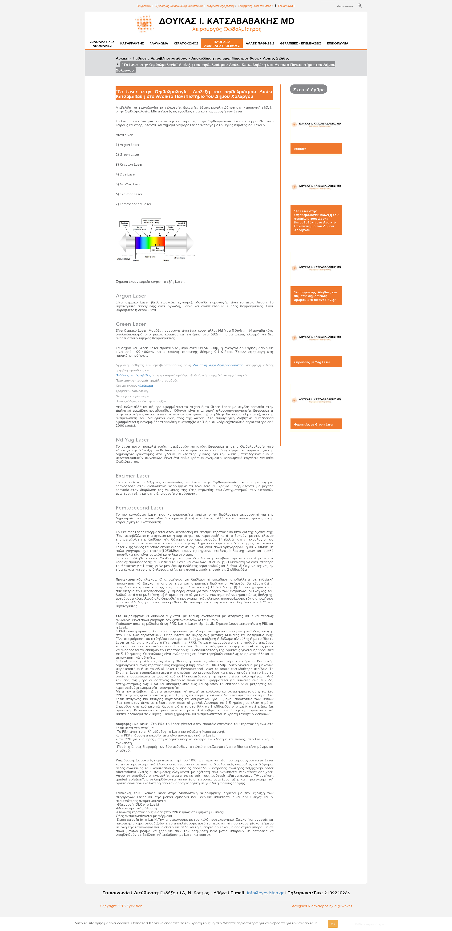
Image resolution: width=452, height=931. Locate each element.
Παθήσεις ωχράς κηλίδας (133, 375)
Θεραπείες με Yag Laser (312, 361)
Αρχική (122, 57)
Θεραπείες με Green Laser (314, 424)
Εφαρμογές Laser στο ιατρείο (256, 5)
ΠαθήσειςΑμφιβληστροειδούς (222, 43)
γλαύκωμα (145, 385)
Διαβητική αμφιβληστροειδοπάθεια (218, 364)
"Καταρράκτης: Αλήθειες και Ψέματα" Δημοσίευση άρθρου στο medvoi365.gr (315, 295)
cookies (300, 148)
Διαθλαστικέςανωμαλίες (102, 43)
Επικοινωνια (337, 43)
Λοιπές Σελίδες (276, 57)
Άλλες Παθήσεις (260, 43)
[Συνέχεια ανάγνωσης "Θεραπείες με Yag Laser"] (316, 338)
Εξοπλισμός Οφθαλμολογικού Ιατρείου (178, 5)
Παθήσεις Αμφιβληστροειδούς (160, 57)
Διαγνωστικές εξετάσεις (220, 5)
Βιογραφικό (143, 5)
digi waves (343, 905)
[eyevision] (226, 24)
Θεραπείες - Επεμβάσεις (300, 43)
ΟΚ (333, 924)
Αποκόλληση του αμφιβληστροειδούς (224, 57)
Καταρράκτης (132, 43)
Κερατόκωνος (186, 43)
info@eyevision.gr (264, 892)
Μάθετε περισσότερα (369, 924)
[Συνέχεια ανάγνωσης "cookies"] (316, 124)
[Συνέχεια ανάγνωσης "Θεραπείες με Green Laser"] (316, 400)
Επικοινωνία (285, 5)
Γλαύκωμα (158, 43)
